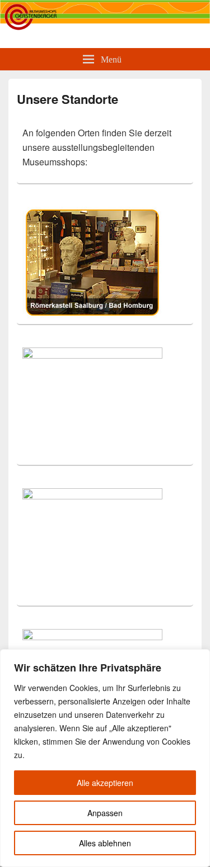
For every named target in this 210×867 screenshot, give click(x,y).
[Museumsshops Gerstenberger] (105, 27)
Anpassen (105, 812)
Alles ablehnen (105, 843)
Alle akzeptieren (105, 782)
